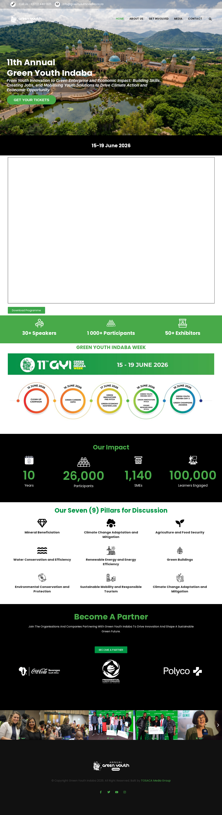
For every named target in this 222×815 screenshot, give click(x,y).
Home (120, 18)
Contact (195, 18)
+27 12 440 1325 (41, 4)
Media (178, 18)
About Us (136, 18)
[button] (4, 725)
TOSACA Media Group (156, 781)
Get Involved (159, 18)
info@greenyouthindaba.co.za (83, 4)
